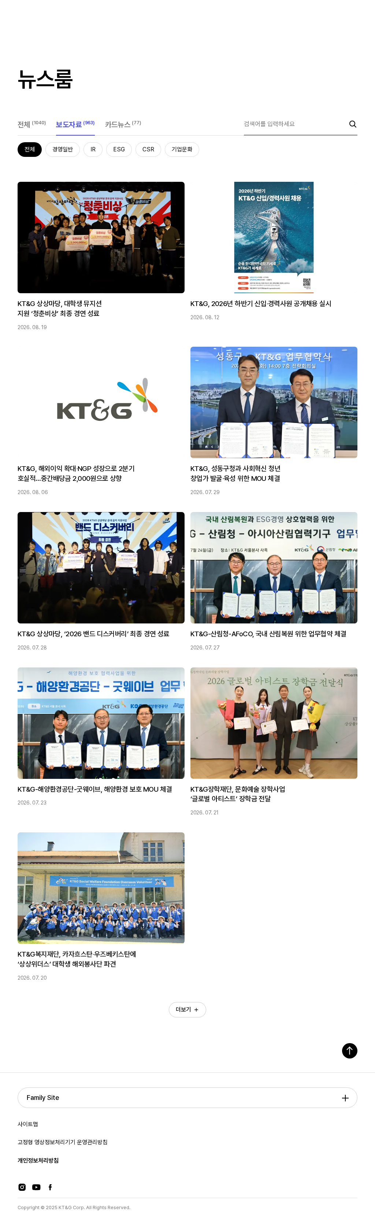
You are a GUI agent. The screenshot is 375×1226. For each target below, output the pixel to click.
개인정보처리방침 (38, 1160)
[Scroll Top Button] (349, 1051)
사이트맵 (28, 1124)
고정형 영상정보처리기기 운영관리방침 (63, 1142)
